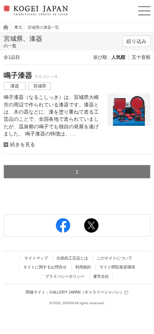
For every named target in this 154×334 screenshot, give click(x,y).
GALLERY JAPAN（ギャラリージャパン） (86, 292)
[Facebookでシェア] (63, 225)
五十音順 (141, 57)
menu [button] (144, 10)
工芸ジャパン (4, 27)
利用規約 (83, 267)
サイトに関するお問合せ (45, 267)
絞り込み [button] (136, 41)
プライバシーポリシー (65, 276)
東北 (18, 27)
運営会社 (101, 276)
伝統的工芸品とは (72, 258)
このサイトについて (114, 258)
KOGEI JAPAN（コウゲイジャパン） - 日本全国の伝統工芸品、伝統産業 (35, 16)
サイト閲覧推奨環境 (117, 267)
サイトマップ (36, 258)
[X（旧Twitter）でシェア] (91, 225)
